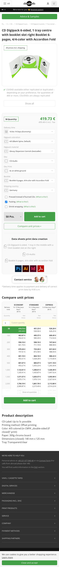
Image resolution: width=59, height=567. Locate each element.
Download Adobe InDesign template (33, 268)
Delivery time (9, 127)
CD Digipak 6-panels (13, 24)
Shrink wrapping (16, 206)
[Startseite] (29, 3)
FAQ (36, 467)
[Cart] (54, 3)
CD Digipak (8, 24)
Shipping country (11, 186)
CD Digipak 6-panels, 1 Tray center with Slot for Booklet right (23, 24)
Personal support (36, 9)
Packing (12, 201)
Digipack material (11, 147)
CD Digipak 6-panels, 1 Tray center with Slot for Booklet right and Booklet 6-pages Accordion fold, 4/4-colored (44, 24)
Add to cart (39, 216)
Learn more (7, 557)
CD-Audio (30, 254)
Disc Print (8, 166)
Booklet (7, 176)
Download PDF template (40, 268)
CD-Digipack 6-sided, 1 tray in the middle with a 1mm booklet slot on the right (30, 246)
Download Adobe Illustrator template (25, 268)
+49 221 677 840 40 (26, 460)
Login (48, 3)
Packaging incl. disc (4, 24)
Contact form (44, 460)
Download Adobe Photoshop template (18, 268)
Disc (5, 156)
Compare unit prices (29, 226)
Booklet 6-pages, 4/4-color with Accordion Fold (30, 260)
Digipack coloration (12, 137)
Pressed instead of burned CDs (22, 197)
